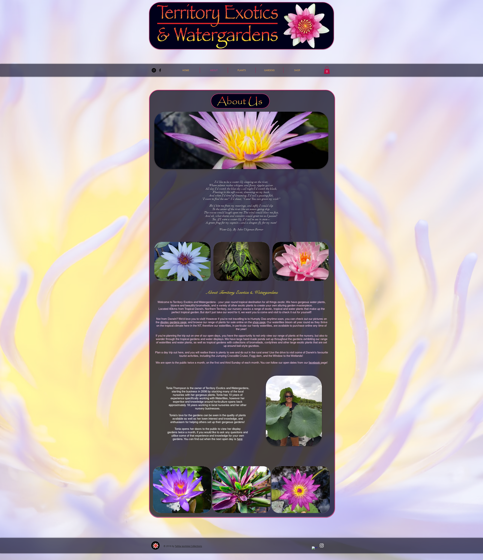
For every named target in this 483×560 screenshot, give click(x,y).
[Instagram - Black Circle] (154, 70)
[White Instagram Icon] (321, 545)
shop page (259, 322)
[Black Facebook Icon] (160, 70)
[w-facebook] (314, 549)
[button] (241, 70)
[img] (182, 489)
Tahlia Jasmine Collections (188, 546)
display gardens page (173, 322)
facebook (315, 362)
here (239, 439)
